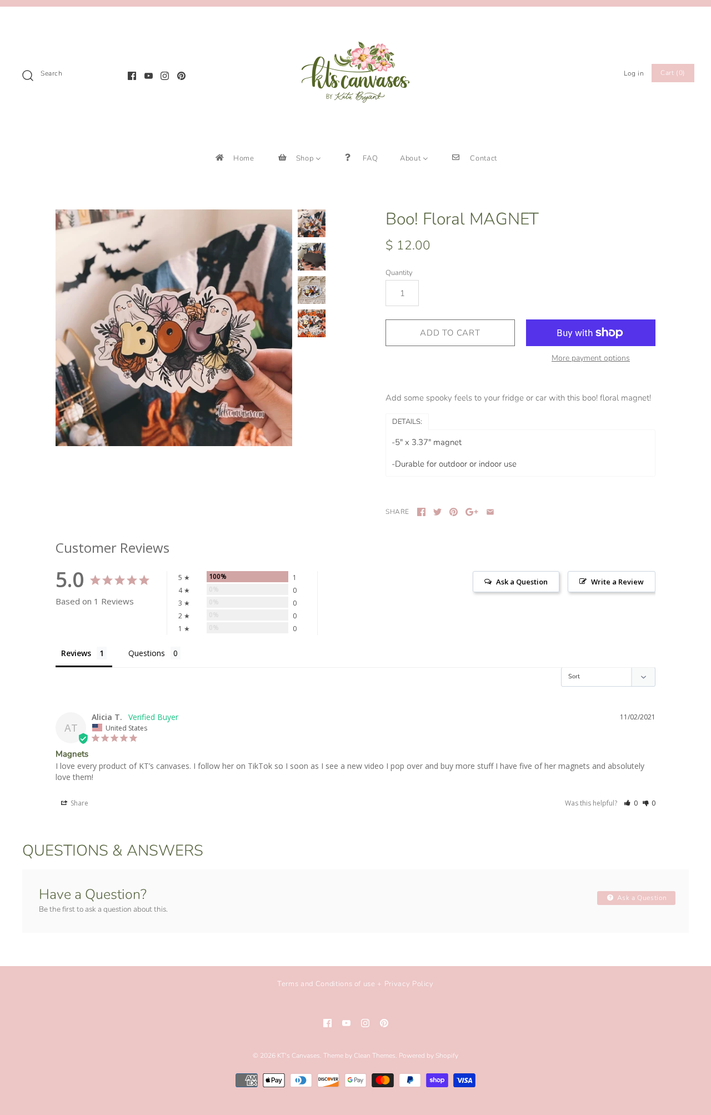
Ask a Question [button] (522, 582)
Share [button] (78, 803)
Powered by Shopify (428, 1055)
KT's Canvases (298, 1055)
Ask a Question (641, 897)
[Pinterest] (181, 76)
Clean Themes (374, 1055)
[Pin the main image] (453, 512)
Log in (634, 73)
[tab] (407, 421)
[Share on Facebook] (421, 512)
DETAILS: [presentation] (407, 422)
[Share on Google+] (471, 512)
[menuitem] (234, 158)
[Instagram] (165, 76)
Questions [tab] (146, 653)
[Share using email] (490, 512)
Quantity (399, 273)
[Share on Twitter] (437, 512)
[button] (630, 803)
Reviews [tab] (76, 653)
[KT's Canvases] (355, 24)
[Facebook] (132, 76)
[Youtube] (148, 76)
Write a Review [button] (617, 582)
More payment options (591, 358)
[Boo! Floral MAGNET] (174, 327)
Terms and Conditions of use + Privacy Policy (355, 984)
